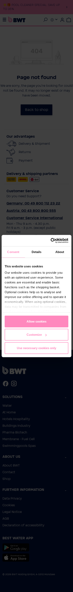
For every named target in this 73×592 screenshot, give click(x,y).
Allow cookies (36, 321)
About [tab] (59, 251)
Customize (34, 334)
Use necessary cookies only (36, 348)
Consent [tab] (13, 251)
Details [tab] (37, 251)
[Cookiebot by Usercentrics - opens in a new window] (51, 240)
